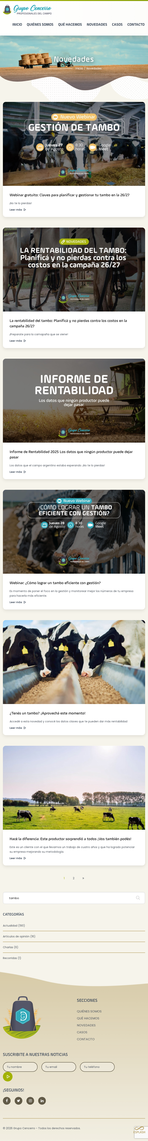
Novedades (97, 24)
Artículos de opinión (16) (19, 936)
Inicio (17, 24)
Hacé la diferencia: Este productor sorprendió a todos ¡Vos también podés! (70, 839)
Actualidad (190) (14, 926)
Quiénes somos (40, 24)
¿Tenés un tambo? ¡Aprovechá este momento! (48, 713)
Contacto (136, 24)
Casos (117, 24)
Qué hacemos (70, 24)
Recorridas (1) (12, 958)
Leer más (16, 210)
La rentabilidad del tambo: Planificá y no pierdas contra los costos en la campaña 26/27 (68, 323)
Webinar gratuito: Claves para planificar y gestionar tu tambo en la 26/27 (70, 195)
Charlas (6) (10, 947)
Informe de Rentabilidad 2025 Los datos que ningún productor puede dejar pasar (71, 454)
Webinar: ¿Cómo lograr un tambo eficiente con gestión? (55, 583)
